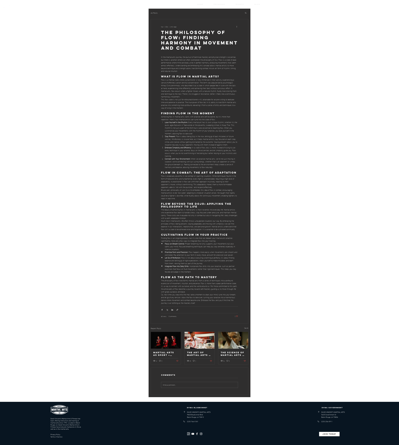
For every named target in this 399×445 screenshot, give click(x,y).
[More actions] (236, 26)
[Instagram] (201, 433)
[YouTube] (192, 433)
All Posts (154, 12)
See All (246, 328)
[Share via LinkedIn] (172, 310)
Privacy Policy (55, 435)
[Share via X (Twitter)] (167, 310)
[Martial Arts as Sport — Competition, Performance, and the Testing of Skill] (166, 340)
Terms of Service (56, 437)
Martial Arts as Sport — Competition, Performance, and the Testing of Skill (164, 353)
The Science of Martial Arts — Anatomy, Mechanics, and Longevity (233, 353)
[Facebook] (197, 433)
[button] (246, 13)
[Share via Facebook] (162, 310)
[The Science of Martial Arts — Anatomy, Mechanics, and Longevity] (233, 340)
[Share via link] (177, 310)
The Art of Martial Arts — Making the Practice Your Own (199, 353)
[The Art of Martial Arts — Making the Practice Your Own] (200, 340)
